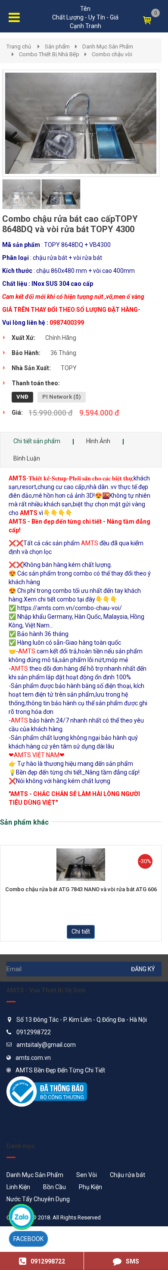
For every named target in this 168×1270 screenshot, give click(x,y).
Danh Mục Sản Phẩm (107, 46)
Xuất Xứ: (23, 337)
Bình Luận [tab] (26, 458)
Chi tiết (81, 931)
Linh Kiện (18, 1187)
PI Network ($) (61, 396)
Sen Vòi (86, 1174)
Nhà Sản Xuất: (31, 368)
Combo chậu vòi (112, 54)
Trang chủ (18, 46)
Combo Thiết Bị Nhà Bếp (49, 54)
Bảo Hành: (26, 352)
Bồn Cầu (54, 1187)
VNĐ (22, 396)
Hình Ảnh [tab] (98, 441)
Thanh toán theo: (36, 383)
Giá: (17, 412)
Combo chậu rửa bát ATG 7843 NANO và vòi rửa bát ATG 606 (81, 889)
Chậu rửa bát (127, 1174)
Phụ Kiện (90, 1187)
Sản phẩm (57, 46)
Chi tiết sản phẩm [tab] (36, 441)
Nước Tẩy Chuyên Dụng (38, 1199)
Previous (15, 147)
